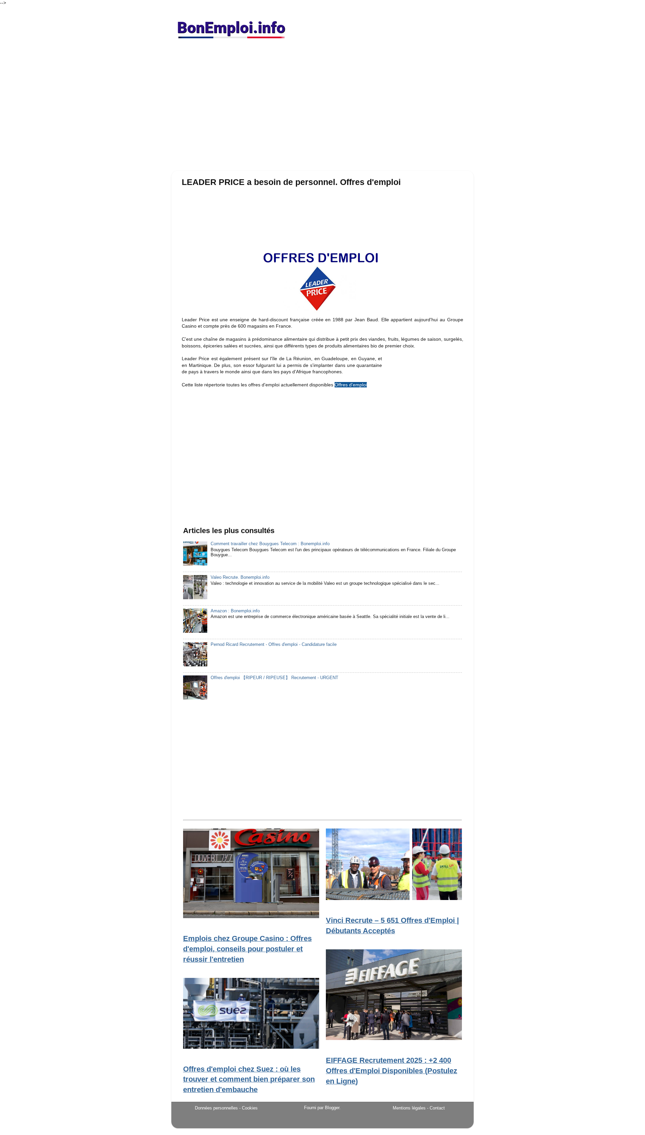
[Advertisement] (322, 107)
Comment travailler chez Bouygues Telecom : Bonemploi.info (270, 543)
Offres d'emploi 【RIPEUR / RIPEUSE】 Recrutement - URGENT (274, 677)
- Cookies (248, 1108)
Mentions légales (409, 1107)
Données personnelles (216, 1107)
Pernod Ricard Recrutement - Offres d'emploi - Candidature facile (274, 644)
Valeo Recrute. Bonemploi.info (240, 577)
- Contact (436, 1107)
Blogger (332, 1107)
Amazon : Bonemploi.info (235, 611)
